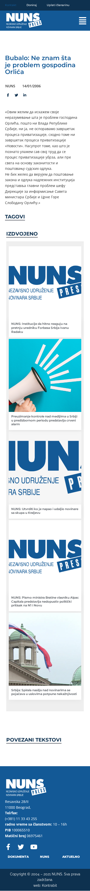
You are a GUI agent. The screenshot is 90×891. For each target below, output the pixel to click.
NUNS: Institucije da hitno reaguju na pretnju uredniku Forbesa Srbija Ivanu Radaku (40, 327)
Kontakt (10, 5)
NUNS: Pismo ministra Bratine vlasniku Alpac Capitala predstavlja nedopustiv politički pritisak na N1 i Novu (45, 601)
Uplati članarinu (58, 5)
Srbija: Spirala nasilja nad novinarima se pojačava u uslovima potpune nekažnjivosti (44, 692)
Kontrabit (49, 885)
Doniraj (31, 5)
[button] (79, 21)
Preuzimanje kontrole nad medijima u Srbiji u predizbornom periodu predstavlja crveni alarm (44, 420)
